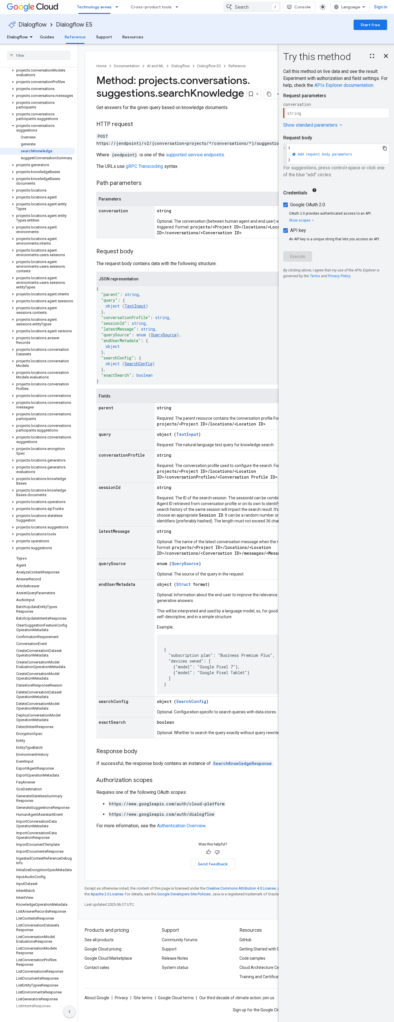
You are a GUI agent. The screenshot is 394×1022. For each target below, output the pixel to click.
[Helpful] (208, 852)
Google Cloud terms (176, 997)
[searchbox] (39, 55)
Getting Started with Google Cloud (270, 949)
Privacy (121, 997)
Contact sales (97, 967)
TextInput (135, 306)
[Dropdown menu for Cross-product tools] (178, 7)
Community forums (180, 939)
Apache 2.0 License (107, 894)
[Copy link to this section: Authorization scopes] (158, 780)
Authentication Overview (181, 825)
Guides (47, 37)
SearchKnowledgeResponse (242, 763)
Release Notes (175, 958)
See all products (99, 939)
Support (104, 37)
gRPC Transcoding (144, 166)
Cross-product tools (151, 7)
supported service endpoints (195, 154)
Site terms (143, 997)
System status (175, 967)
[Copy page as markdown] (269, 94)
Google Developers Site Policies (184, 894)
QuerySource (164, 334)
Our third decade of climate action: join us (236, 997)
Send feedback (213, 864)
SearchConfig (138, 363)
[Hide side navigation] (69, 1011)
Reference (75, 37)
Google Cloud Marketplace (108, 958)
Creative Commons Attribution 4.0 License (241, 888)
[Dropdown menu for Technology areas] (118, 7)
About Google (97, 997)
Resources (132, 37)
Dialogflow (32, 24)
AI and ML (155, 66)
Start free (370, 24)
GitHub (245, 939)
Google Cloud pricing (103, 949)
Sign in (380, 7)
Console (302, 7)
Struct (183, 584)
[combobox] (252, 7)
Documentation (127, 66)
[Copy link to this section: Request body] (139, 251)
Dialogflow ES (74, 24)
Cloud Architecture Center (263, 967)
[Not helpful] (217, 852)
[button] (37, 72)
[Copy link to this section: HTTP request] (139, 124)
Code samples (252, 958)
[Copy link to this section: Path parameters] (147, 183)
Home (101, 66)
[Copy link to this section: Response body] (143, 751)
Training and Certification (262, 976)
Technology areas (94, 7)
